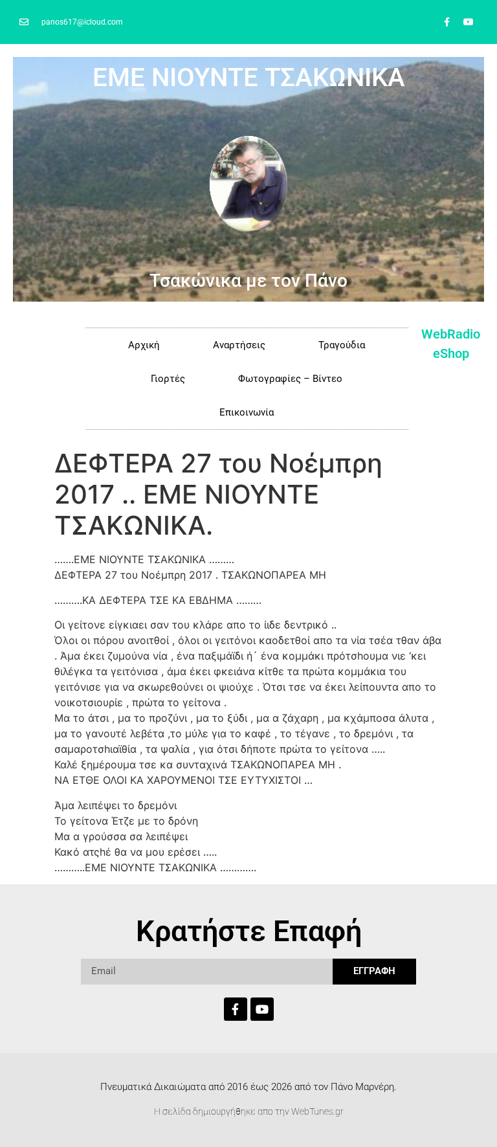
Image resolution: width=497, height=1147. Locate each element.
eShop (451, 353)
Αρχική (144, 345)
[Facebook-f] (447, 22)
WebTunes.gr (317, 1111)
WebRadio (450, 334)
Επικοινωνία (246, 412)
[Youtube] (468, 22)
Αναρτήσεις (239, 345)
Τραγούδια (341, 345)
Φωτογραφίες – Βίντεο (290, 378)
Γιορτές (168, 378)
